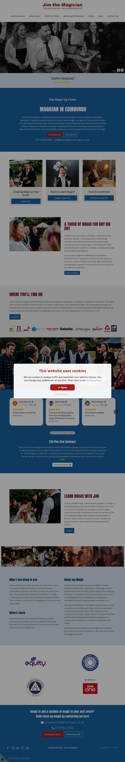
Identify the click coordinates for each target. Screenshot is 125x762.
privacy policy (93, 380)
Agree (63, 387)
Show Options (62, 394)
